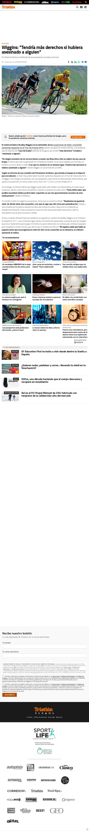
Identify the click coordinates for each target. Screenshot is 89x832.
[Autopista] (15, 767)
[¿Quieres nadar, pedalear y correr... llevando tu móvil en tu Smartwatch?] (10, 369)
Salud (16, 379)
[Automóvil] (15, 780)
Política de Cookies (18, 669)
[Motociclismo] (48, 780)
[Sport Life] (65, 780)
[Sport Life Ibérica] (44, 733)
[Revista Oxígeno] (55, 2)
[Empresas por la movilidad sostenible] (44, 750)
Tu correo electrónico (10, 652)
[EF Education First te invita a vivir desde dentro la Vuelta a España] (10, 355)
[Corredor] (16, 791)
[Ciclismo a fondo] (18, 2)
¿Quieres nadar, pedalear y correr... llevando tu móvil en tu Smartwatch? (53, 366)
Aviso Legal (67, 667)
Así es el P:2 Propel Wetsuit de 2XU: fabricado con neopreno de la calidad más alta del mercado (49, 394)
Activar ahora (77, 137)
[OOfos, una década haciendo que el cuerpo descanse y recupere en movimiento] (10, 382)
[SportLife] (65, 2)
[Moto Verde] (31, 780)
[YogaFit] (14, 799)
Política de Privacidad (68, 676)
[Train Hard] (11, 810)
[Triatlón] (36, 791)
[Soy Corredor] (31, 2)
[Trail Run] (77, 2)
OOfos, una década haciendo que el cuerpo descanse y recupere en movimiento (51, 380)
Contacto (29, 717)
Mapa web (59, 717)
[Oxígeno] (68, 800)
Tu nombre (6, 643)
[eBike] (26, 810)
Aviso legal (51, 717)
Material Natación (11, 393)
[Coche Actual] (31, 768)
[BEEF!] (40, 810)
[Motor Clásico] (66, 767)
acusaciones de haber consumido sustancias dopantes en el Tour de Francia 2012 (42, 146)
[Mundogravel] (13, 821)
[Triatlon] (8, 7)
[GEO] (56, 810)
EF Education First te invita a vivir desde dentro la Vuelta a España (54, 352)
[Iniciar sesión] (81, 7)
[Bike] (49, 800)
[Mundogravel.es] (45, 2)
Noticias (5, 43)
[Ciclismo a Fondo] (31, 800)
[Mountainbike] (7, 2)
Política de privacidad (40, 717)
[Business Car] (46, 767)
